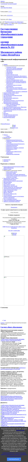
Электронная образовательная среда (12, 188)
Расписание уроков (11, 173)
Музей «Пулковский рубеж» (10, 190)
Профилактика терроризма (12, 154)
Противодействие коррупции (10, 114)
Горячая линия (7, 183)
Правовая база (6, 159)
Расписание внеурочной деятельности (15, 174)
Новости (5, 134)
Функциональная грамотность (10, 98)
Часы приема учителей (9, 184)
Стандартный (4, 3)
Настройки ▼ (10, 24)
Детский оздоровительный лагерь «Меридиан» (15, 107)
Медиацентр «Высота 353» (10, 193)
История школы (7, 137)
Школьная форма (7, 182)
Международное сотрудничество (14, 87)
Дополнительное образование (10, 103)
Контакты (5, 113)
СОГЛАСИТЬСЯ (14, 459)
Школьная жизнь (7, 96)
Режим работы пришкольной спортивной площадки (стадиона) (16, 176)
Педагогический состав (12, 74)
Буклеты (8, 150)
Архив (8, 136)
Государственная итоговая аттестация (12, 95)
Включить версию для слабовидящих (14, 21)
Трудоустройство (7, 195)
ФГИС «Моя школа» (8, 191)
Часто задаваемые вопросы (10, 199)
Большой (14, 3)
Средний (10, 3)
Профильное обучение (8, 94)
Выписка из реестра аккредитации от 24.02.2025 (13, 368)
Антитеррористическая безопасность (15, 143)
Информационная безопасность (14, 140)
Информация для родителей (10, 186)
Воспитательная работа (9, 117)
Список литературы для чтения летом (12, 187)
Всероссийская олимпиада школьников (13, 180)
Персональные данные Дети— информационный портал (10, 179)
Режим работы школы (11, 171)
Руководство (9, 73)
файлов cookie (20, 430)
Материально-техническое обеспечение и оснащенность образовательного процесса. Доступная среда (16, 77)
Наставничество (7, 99)
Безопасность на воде (11, 146)
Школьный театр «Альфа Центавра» (12, 108)
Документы (9, 70)
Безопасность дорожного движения (15, 147)
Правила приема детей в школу (11, 92)
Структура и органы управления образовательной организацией (14, 69)
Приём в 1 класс (7, 169)
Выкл (10, 19)
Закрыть (3, 1)
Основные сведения (11, 67)
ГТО (4, 112)
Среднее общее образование (11, 327)
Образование (9, 72)
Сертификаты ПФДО (11, 105)
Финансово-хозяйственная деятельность (16, 81)
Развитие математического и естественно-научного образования (13, 197)
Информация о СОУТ (11, 149)
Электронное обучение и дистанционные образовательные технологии (13, 101)
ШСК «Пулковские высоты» (13, 104)
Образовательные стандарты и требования (16, 91)
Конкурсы (5, 161)
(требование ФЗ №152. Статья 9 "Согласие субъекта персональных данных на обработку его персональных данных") (14, 454)
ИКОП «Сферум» (7, 192)
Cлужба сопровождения (9, 116)
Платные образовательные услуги (14, 79)
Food (4, 320)
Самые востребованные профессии (12, 200)
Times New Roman (7, 7)
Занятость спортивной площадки (11, 201)
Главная (5, 64)
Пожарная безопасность (12, 145)
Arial (2, 7)
